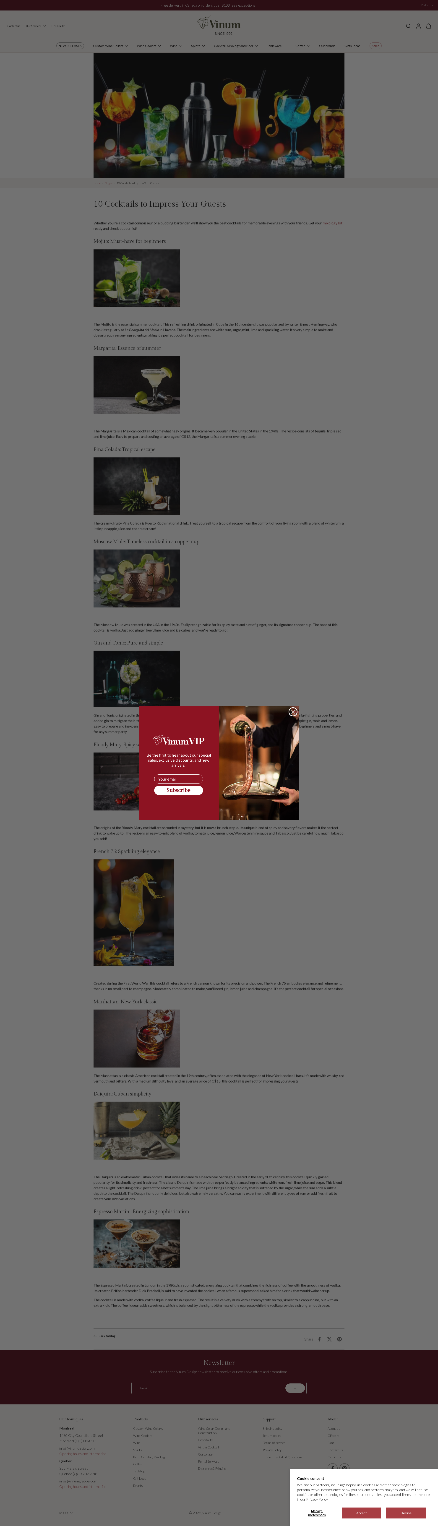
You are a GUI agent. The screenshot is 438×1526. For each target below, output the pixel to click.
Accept (361, 1513)
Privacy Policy (317, 1499)
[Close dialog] (293, 712)
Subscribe (178, 790)
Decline (406, 1513)
